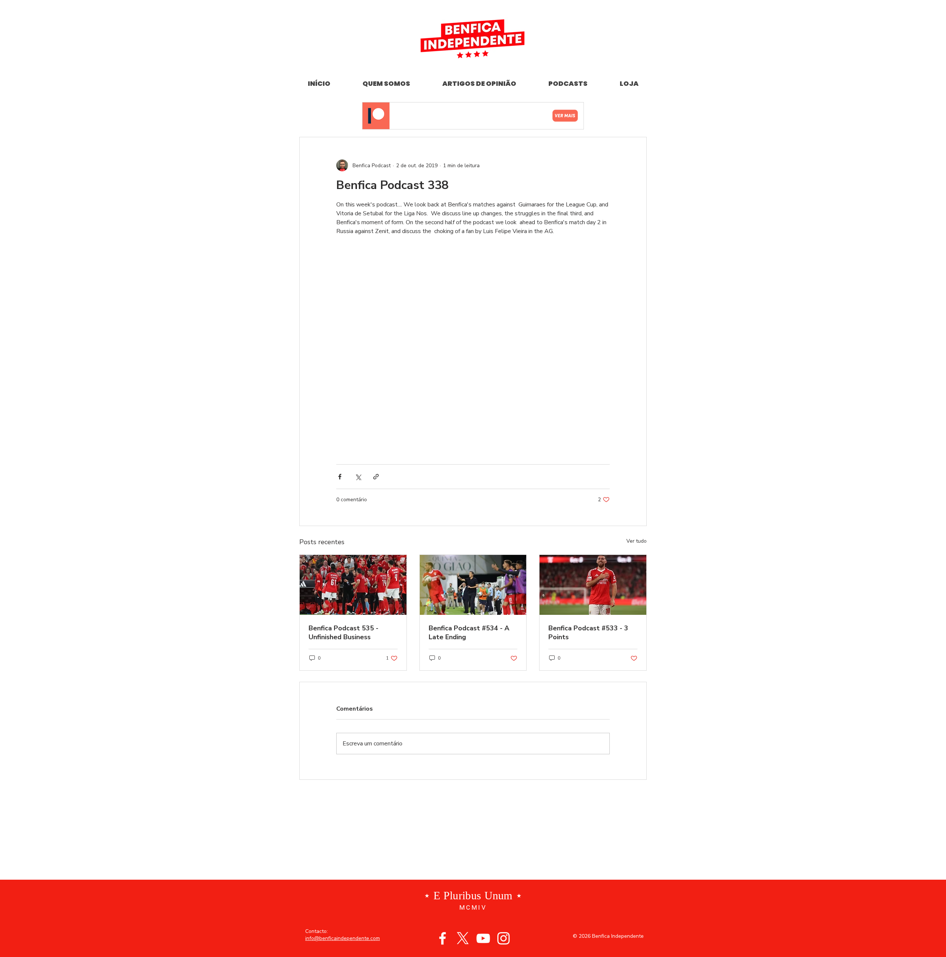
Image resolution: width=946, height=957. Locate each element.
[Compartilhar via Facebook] (339, 312)
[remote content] (473, 264)
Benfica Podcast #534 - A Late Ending (469, 468)
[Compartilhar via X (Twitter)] (357, 312)
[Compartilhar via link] (376, 312)
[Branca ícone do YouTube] (483, 774)
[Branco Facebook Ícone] (442, 774)
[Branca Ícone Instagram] (503, 774)
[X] (463, 774)
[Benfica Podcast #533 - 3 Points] (593, 421)
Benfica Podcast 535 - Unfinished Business (343, 468)
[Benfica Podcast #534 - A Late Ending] (473, 421)
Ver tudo (636, 376)
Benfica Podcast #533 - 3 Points (588, 468)
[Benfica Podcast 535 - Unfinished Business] (353, 421)
